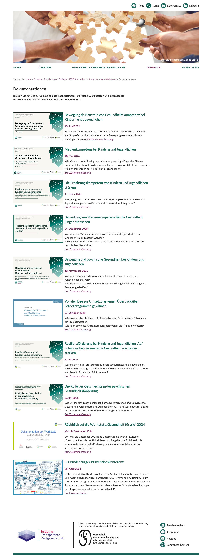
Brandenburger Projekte (55, 79)
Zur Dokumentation (76, 492)
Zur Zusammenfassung (100, 139)
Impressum (173, 531)
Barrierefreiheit (176, 525)
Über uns (44, 67)
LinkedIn (194, 5)
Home (141, 5)
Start (17, 67)
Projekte (38, 79)
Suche (155, 5)
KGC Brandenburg (78, 79)
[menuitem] (17, 67)
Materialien (190, 67)
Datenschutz (174, 5)
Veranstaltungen (108, 79)
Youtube (171, 538)
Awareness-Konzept (178, 544)
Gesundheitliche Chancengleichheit (98, 67)
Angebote (153, 67)
